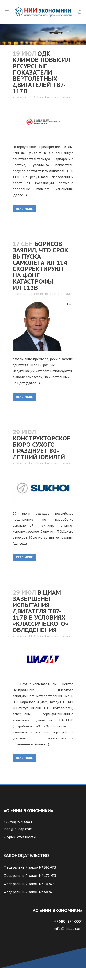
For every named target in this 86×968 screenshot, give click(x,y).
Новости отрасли (57, 97)
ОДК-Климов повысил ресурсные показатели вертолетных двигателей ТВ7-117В (41, 72)
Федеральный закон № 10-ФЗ (29, 884)
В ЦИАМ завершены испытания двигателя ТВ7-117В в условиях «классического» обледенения (40, 611)
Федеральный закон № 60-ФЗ (29, 892)
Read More (24, 208)
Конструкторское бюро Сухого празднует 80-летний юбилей (41, 447)
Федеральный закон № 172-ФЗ (30, 875)
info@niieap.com (18, 829)
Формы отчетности (20, 837)
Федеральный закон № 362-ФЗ (30, 867)
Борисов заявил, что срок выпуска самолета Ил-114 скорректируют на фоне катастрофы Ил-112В (40, 266)
